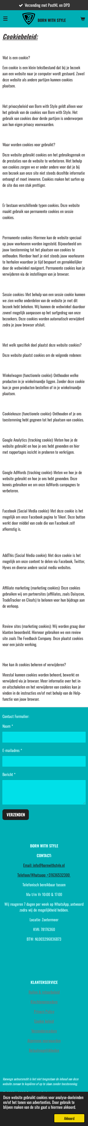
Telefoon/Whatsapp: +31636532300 (44, 875)
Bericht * (8, 774)
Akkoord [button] (69, 1118)
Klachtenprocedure (44, 1002)
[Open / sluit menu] (5, 18)
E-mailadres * (12, 750)
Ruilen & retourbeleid (44, 992)
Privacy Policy (44, 1011)
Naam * (7, 726)
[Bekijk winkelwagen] (82, 18)
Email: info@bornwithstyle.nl (44, 865)
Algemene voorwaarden (44, 1040)
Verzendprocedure (44, 1031)
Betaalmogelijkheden (44, 1050)
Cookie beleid (44, 1021)
